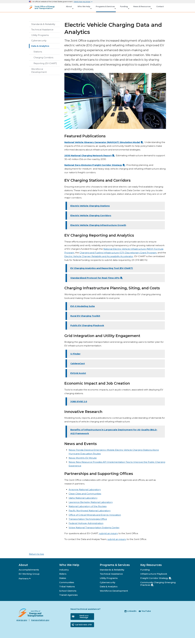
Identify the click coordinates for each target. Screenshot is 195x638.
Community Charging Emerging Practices (158, 583)
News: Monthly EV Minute (83, 458)
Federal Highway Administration (86, 523)
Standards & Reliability (43, 24)
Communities (66, 582)
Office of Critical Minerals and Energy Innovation (95, 515)
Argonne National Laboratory (85, 489)
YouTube (146, 611)
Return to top (36, 554)
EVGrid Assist (78, 373)
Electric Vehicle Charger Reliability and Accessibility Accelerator (98, 256)
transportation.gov (40, 620)
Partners (23, 578)
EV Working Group (29, 573)
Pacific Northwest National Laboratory (89, 510)
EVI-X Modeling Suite (82, 306)
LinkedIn (131, 611)
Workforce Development (39, 70)
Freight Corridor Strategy (154, 578)
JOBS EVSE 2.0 (78, 401)
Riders (62, 573)
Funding (145, 569)
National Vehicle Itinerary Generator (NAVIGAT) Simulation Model (102, 142)
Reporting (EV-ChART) (45, 63)
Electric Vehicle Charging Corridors (90, 215)
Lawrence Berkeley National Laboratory (91, 502)
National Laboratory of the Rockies (87, 506)
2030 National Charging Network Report (88, 155)
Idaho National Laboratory (83, 498)
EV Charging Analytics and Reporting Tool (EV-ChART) (101, 268)
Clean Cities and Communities (85, 493)
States (62, 578)
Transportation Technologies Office (88, 519)
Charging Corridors (43, 57)
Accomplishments (29, 569)
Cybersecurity (38, 40)
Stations (38, 51)
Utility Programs (40, 35)
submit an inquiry (108, 533)
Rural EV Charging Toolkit (85, 316)
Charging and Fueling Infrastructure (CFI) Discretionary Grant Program (118, 252)
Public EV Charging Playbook (87, 325)
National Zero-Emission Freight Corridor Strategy (93, 165)
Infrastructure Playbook (153, 573)
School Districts (67, 590)
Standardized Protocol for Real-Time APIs (95, 277)
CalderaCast (77, 363)
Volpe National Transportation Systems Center (94, 527)
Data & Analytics (40, 46)
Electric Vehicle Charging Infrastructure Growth (98, 225)
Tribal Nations (67, 586)
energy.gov (21, 620)
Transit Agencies (68, 595)
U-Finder (75, 353)
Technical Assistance (42, 29)
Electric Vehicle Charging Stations (90, 205)
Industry (64, 569)
